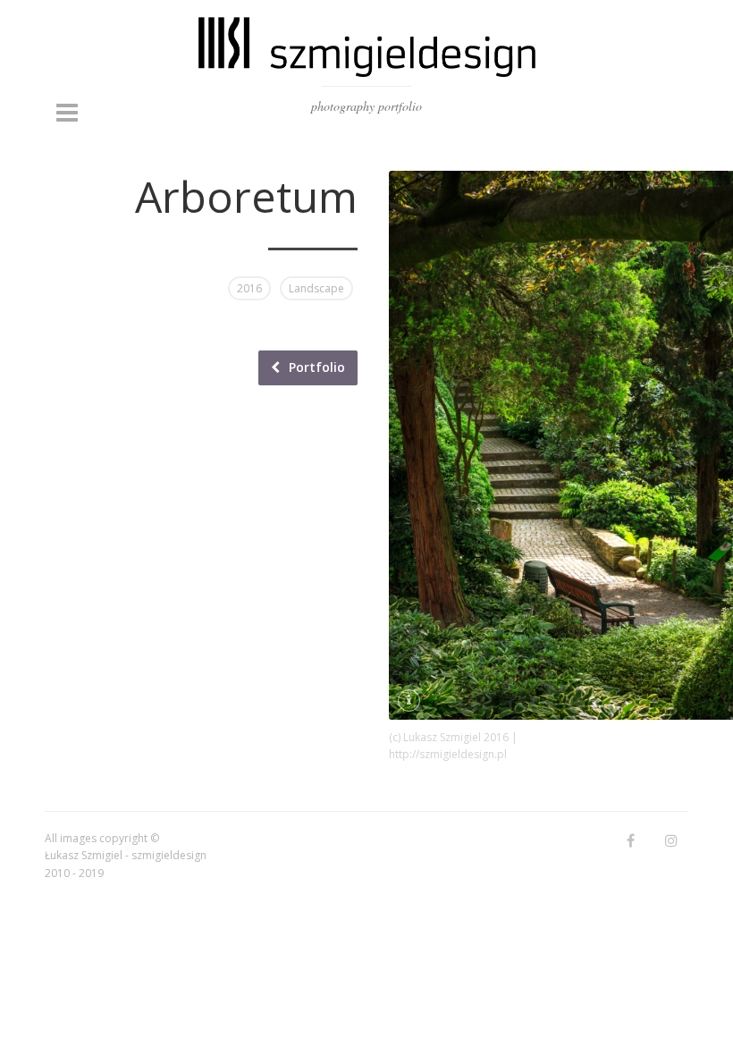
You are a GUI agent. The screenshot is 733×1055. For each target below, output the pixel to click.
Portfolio (317, 367)
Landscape (316, 288)
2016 (249, 288)
